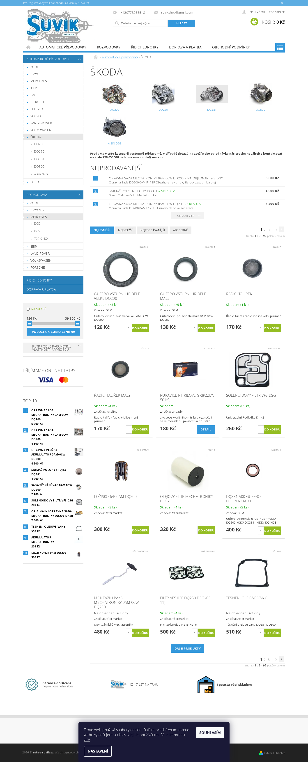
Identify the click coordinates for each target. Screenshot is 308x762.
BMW (34, 74)
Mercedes (38, 81)
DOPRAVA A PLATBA (185, 47)
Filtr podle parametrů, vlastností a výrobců (51, 348)
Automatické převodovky (62, 47)
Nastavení (98, 751)
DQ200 (39, 144)
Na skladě (38, 309)
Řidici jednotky (144, 47)
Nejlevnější (102, 230)
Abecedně (180, 230)
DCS (37, 231)
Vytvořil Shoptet (274, 753)
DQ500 (39, 166)
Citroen (37, 102)
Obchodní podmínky (231, 47)
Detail (205, 429)
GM (33, 95)
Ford (34, 182)
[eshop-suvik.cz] (60, 26)
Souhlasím (210, 732)
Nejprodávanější (152, 230)
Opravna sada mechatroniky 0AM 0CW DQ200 (166, 178)
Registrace (277, 12)
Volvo (35, 116)
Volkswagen (40, 130)
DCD (37, 223)
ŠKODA (35, 137)
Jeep (33, 88)
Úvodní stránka (28, 47)
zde (87, 739)
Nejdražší (125, 230)
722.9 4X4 (41, 238)
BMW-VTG (37, 210)
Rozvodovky (108, 47)
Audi (34, 67)
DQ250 (39, 151)
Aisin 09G (41, 174)
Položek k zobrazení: (53, 332)
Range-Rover (41, 123)
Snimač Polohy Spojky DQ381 (142, 191)
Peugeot (37, 109)
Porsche (37, 267)
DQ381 (39, 159)
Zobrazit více (185, 215)
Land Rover (40, 253)
